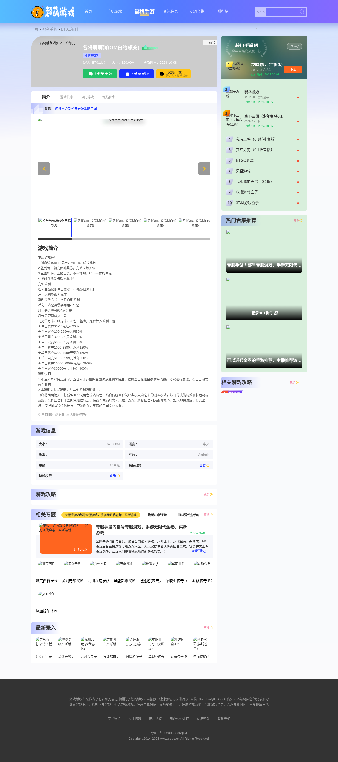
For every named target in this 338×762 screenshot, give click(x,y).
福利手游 (144, 11)
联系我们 (224, 719)
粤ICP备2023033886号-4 (169, 733)
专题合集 (196, 11)
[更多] (300, 382)
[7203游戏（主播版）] (294, 46)
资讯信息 (170, 11)
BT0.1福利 (69, 29)
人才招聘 (134, 719)
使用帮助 (203, 719)
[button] (204, 168)
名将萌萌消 (92, 55)
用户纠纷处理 (179, 719)
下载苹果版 (139, 74)
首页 (88, 11)
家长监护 (114, 719)
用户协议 (155, 719)
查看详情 (197, 551)
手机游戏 (114, 11)
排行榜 (223, 11)
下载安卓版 (103, 74)
